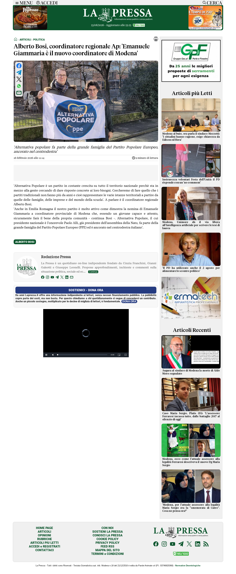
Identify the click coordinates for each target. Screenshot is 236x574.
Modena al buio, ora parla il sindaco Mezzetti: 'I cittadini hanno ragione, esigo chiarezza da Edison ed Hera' (191, 136)
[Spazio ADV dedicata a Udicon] (205, 28)
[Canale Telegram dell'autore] (57, 277)
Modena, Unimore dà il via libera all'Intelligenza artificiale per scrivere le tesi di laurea (191, 225)
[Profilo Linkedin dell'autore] (66, 277)
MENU (26, 3)
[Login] (38, 3)
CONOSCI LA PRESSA (107, 535)
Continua (93, 272)
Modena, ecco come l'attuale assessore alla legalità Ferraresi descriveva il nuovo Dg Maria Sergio (191, 462)
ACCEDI (49, 3)
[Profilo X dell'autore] (62, 277)
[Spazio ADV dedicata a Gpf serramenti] (191, 82)
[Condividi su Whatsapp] (19, 86)
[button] (156, 40)
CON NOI (107, 528)
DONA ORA (129, 301)
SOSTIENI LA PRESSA (107, 531)
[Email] (71, 277)
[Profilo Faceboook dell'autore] (42, 277)
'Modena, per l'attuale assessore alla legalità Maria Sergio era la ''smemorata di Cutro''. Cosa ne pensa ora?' (191, 508)
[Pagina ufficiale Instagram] (164, 544)
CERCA (214, 3)
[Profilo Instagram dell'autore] (47, 277)
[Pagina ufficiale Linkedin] (197, 544)
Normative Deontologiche (187, 565)
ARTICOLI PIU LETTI (44, 543)
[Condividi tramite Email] (19, 92)
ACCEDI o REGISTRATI (44, 546)
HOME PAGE (44, 528)
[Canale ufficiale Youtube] (172, 544)
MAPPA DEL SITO (107, 550)
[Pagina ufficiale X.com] (189, 544)
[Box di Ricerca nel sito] (203, 2)
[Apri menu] (16, 2)
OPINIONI (44, 535)
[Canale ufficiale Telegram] (181, 544)
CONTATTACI (44, 550)
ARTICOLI (44, 531)
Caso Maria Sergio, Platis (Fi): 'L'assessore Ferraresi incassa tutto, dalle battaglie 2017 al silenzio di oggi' (191, 416)
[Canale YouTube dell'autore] (52, 277)
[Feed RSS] (206, 544)
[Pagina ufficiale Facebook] (155, 544)
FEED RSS (107, 546)
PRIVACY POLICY (107, 543)
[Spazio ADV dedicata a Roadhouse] (30, 28)
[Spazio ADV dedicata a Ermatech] (191, 319)
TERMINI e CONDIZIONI (107, 554)
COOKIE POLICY (107, 539)
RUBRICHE (44, 539)
